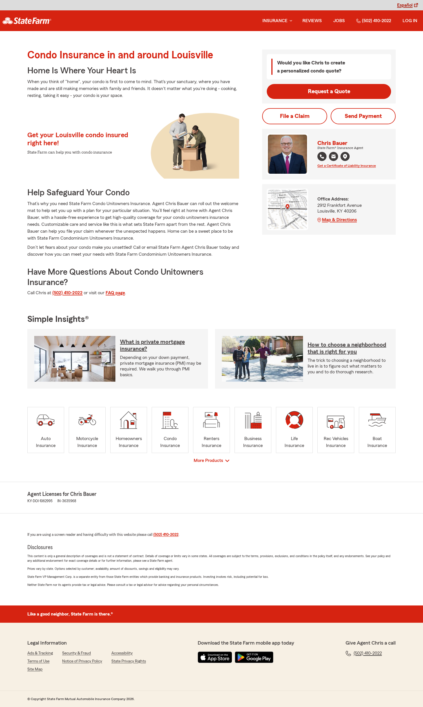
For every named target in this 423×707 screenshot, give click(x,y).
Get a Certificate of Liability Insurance (346, 165)
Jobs (339, 20)
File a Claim (295, 116)
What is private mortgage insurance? (152, 345)
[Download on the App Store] (215, 657)
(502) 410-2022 (376, 20)
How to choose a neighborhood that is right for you (347, 348)
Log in (410, 20)
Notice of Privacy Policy (82, 661)
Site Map (35, 669)
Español (405, 5)
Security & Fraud (76, 653)
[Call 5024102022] (322, 156)
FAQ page (115, 293)
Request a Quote (329, 91)
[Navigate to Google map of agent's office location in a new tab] (345, 156)
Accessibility (122, 653)
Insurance (274, 20)
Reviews (312, 20)
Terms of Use (38, 661)
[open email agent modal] (333, 157)
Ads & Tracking (40, 653)
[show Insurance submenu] (289, 21)
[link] (27, 20)
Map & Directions (339, 219)
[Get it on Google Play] (254, 657)
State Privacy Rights (128, 661)
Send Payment (363, 116)
